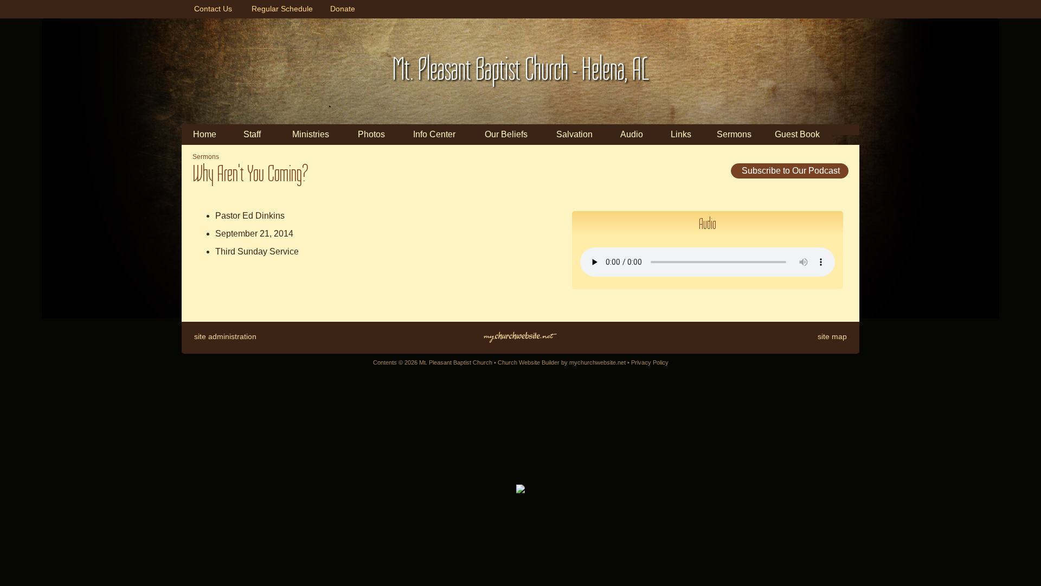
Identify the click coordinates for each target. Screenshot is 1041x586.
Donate (340, 8)
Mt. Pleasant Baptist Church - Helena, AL (521, 69)
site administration (225, 336)
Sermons (205, 157)
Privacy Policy (650, 362)
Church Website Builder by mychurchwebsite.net (562, 362)
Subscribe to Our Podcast (790, 170)
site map (832, 336)
